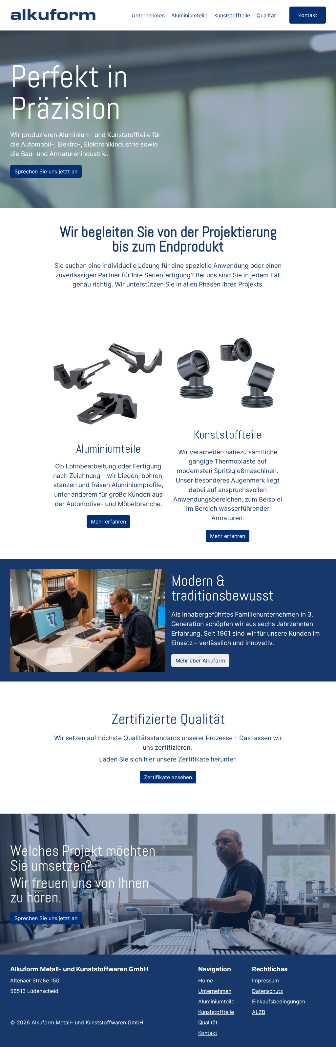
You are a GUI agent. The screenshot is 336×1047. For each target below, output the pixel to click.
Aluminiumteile (189, 15)
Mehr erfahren (108, 521)
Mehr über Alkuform (200, 660)
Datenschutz (267, 991)
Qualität (266, 15)
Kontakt (307, 15)
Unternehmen (148, 15)
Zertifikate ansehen (168, 777)
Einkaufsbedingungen (278, 1001)
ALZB (258, 1012)
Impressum (265, 980)
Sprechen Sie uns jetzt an (45, 171)
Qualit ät (208, 1022)
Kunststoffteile (232, 15)
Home (205, 980)
